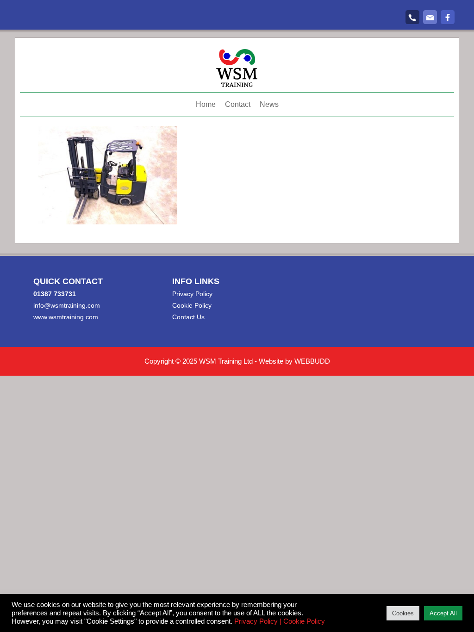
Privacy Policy (192, 293)
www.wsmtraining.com (65, 317)
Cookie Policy (192, 305)
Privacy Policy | (257, 621)
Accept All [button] (443, 613)
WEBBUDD (312, 361)
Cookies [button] (403, 613)
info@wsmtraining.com (66, 305)
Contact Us (188, 317)
